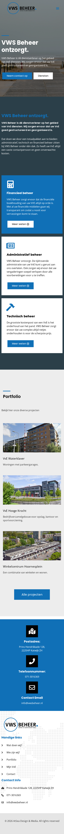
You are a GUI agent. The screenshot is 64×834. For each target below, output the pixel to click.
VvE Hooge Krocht (14, 511)
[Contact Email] (32, 688)
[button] (57, 8)
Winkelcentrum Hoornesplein (22, 566)
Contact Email (32, 698)
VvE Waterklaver (14, 458)
